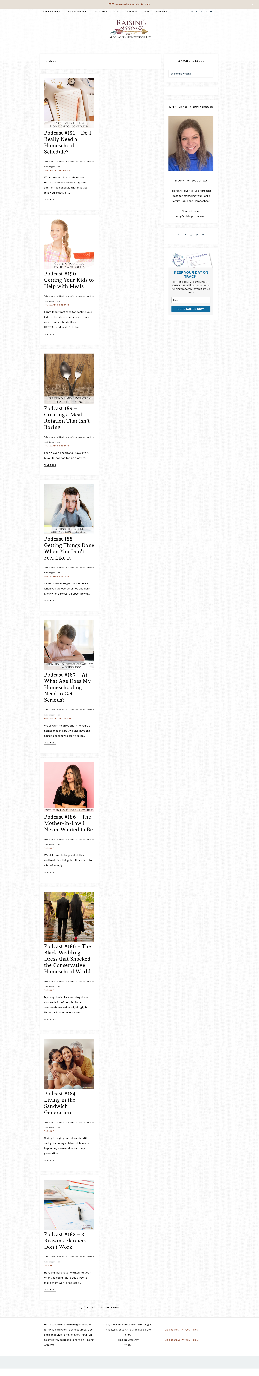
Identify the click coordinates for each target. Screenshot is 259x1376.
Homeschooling (53, 170)
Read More (50, 200)
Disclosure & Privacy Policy (181, 1329)
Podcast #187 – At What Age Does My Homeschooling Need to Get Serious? (67, 687)
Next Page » (113, 1307)
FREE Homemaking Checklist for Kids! (129, 4)
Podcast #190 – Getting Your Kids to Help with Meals (69, 280)
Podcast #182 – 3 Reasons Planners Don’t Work (65, 1240)
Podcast (68, 170)
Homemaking (51, 305)
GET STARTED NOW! (191, 308)
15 (101, 1307)
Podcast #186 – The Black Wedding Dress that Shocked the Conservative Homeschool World (67, 958)
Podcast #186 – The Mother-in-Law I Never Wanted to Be (68, 823)
